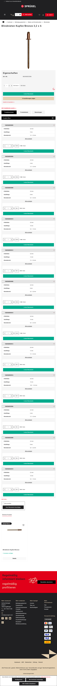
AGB (22, 662)
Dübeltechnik (19, 605)
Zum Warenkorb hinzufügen (13, 507)
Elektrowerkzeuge (20, 617)
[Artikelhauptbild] (28, 50)
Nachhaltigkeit (34, 607)
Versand (40, 662)
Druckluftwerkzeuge (21, 619)
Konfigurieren (18, 679)
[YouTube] (10, 618)
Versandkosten (32, 668)
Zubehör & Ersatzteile (8, 102)
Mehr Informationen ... (46, 677)
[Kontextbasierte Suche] (12, 15)
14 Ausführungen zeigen (28, 98)
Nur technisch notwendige (36, 679)
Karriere (32, 603)
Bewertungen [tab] (38, 112)
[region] (28, 50)
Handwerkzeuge (20, 615)
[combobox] (17, 14)
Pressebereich (48, 607)
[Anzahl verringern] (4, 85)
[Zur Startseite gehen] (28, 6)
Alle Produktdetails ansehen (8, 108)
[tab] (24, 112)
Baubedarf (18, 621)
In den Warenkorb (28, 94)
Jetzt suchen (28, 14)
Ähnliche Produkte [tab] (7, 514)
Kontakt (46, 609)
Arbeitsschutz (19, 611)
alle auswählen (7, 503)
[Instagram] (6, 618)
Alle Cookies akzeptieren (29, 683)
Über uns (32, 605)
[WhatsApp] (2, 622)
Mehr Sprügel (34, 600)
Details (14, 558)
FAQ (45, 605)
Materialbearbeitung (21, 613)
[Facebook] (2, 618)
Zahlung (35, 662)
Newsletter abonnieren (46, 582)
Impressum (17, 662)
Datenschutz (28, 662)
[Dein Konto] (43, 15)
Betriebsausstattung (21, 624)
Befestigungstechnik (21, 603)
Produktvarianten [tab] (9, 112)
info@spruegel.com (7, 615)
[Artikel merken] (23, 525)
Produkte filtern (7, 118)
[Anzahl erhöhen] (9, 85)
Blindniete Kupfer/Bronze (11, 550)
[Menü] (5, 14)
